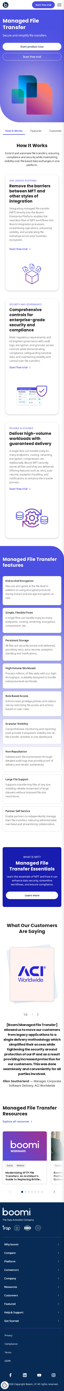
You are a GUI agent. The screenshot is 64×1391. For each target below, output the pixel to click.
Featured (10, 1304)
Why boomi (11, 1244)
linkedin (25, 1375)
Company (10, 1278)
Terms (8, 1352)
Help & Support (13, 1312)
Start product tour (32, 46)
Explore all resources (16, 1121)
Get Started (11, 1321)
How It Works (13, 131)
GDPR (8, 1360)
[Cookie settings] (5, 1385)
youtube (39, 1375)
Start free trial (43, 4)
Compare (10, 1253)
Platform (9, 1261)
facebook (10, 1375)
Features (36, 131)
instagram (53, 1375)
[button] (22, 1192)
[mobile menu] (59, 5)
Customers (11, 1295)
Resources (10, 1287)
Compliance (11, 1343)
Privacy (8, 1335)
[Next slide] (38, 1014)
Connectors (11, 1270)
